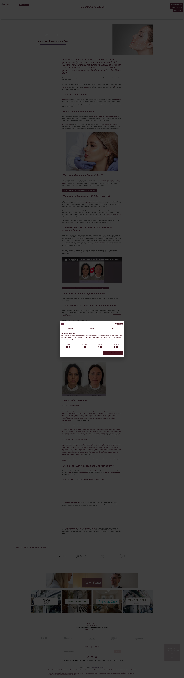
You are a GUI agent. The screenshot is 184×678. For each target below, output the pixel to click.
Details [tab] (92, 328)
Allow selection (92, 353)
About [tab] (113, 328)
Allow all (113, 353)
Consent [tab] (70, 328)
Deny (71, 353)
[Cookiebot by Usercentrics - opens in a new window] (116, 324)
